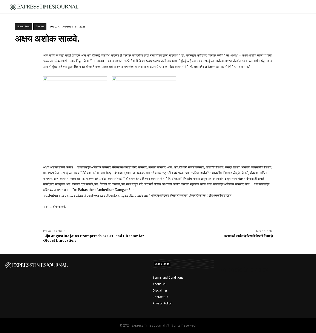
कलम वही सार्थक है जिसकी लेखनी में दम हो (248, 236)
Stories (40, 26)
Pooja (55, 26)
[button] (305, 7)
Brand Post (23, 26)
